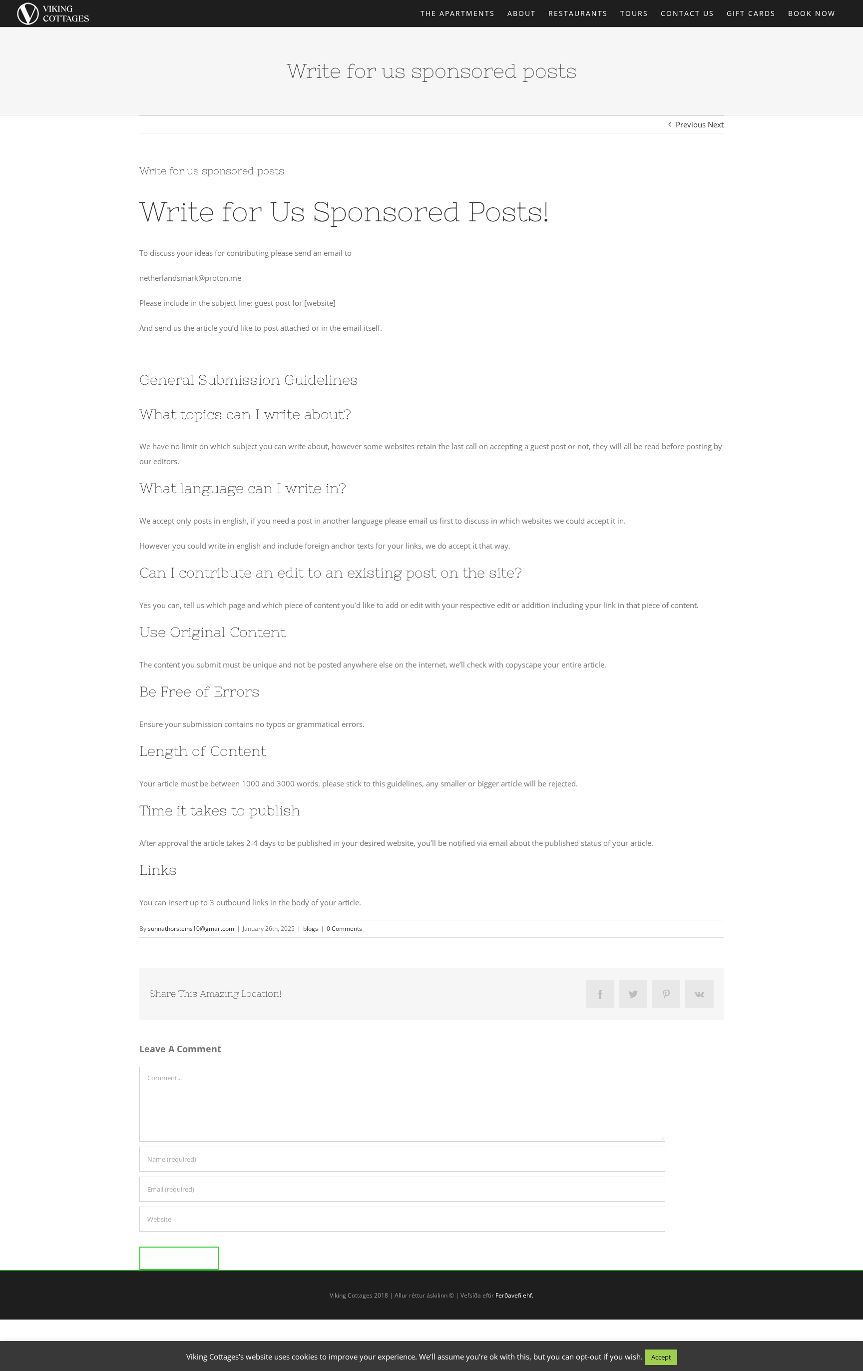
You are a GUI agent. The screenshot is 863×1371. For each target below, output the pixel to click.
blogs (310, 928)
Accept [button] (661, 1357)
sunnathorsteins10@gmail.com (191, 928)
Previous (691, 124)
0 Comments (344, 928)
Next (716, 124)
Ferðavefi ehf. (514, 1295)
